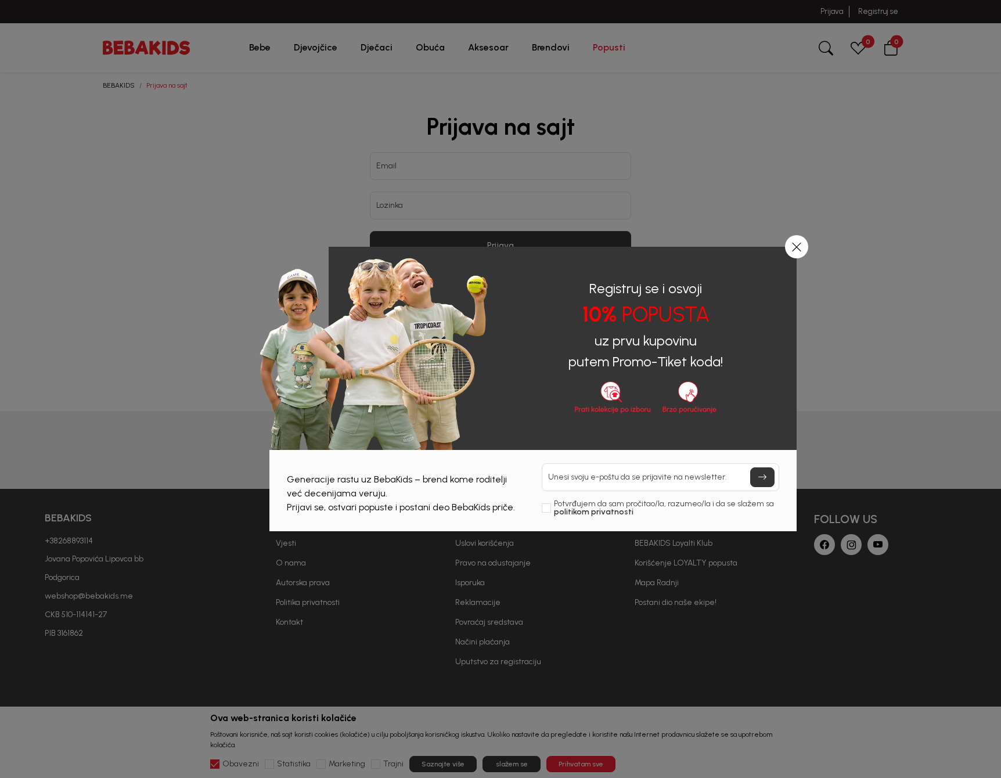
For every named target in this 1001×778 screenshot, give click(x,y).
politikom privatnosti (593, 512)
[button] (796, 246)
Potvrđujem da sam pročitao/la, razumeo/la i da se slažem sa (664, 508)
